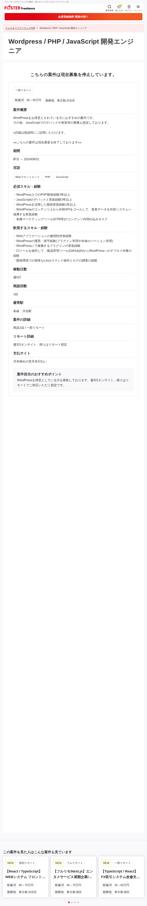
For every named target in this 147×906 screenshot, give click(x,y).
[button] (69, 902)
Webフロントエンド (27, 176)
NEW (10, 862)
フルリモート (75, 862)
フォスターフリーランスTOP (20, 28)
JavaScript (62, 176)
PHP (47, 176)
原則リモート (27, 862)
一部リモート (23, 90)
